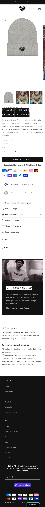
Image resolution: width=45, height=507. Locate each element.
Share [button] (6, 239)
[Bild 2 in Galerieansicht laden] (22, 97)
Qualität (5, 248)
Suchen (7, 386)
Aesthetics (8, 407)
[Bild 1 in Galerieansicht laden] (8, 97)
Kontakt (8, 458)
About (7, 397)
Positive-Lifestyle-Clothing (18, 503)
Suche (7, 427)
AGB (6, 442)
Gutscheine (9, 391)
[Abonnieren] (37, 477)
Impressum (9, 452)
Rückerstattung (10, 447)
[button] (4, 8)
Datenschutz (9, 437)
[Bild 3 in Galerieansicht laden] (36, 97)
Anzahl (4, 147)
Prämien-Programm (12, 412)
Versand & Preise (11, 432)
